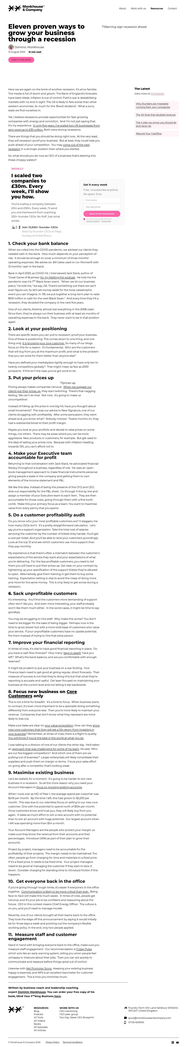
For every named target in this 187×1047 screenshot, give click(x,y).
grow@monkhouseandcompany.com (149, 1018)
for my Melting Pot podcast (57, 277)
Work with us (138, 8)
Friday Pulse (84, 949)
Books (37, 1024)
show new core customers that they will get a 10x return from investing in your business (54, 729)
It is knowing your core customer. (43, 343)
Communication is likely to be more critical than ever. (55, 891)
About (122, 8)
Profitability (157, 93)
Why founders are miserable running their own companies (153, 105)
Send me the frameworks (102, 214)
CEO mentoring (68, 1011)
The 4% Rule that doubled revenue (156, 114)
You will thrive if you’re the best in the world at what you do (46, 738)
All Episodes (41, 1027)
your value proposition (59, 725)
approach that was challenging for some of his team (45, 749)
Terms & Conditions (93, 221)
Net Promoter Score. (39, 968)
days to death (72, 652)
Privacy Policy (106, 221)
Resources (157, 8)
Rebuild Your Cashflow (149, 133)
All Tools (38, 1017)
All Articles (40, 1030)
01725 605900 (136, 1022)
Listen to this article (21, 60)
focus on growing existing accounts (59, 787)
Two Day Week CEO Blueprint (77, 1017)
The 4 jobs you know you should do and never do (156, 124)
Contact (172, 8)
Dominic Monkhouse (32, 992)
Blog (36, 1011)
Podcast (38, 1014)
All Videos (39, 1020)
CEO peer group (69, 1014)
